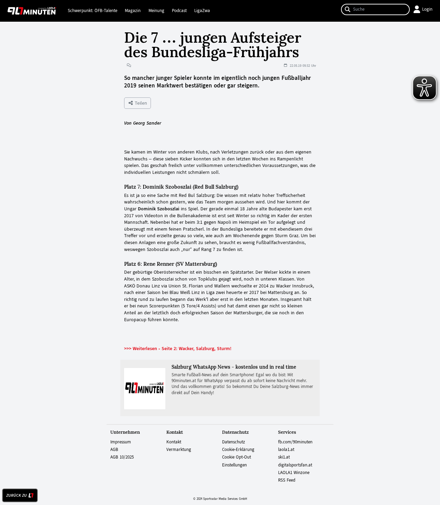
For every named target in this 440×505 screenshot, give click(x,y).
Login (427, 9)
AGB (114, 449)
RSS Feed (286, 480)
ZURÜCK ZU (16, 495)
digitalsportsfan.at (295, 465)
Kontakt (173, 442)
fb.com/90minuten (295, 442)
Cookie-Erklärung (238, 449)
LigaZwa (202, 10)
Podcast (179, 10)
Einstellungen (234, 465)
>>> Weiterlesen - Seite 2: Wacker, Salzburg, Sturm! (177, 348)
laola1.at (286, 449)
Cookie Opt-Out (236, 457)
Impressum (120, 442)
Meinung (156, 10)
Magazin (133, 10)
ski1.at (284, 457)
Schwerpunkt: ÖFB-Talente (92, 10)
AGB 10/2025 (122, 457)
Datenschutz (233, 442)
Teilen (140, 103)
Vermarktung (178, 449)
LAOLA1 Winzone (293, 472)
